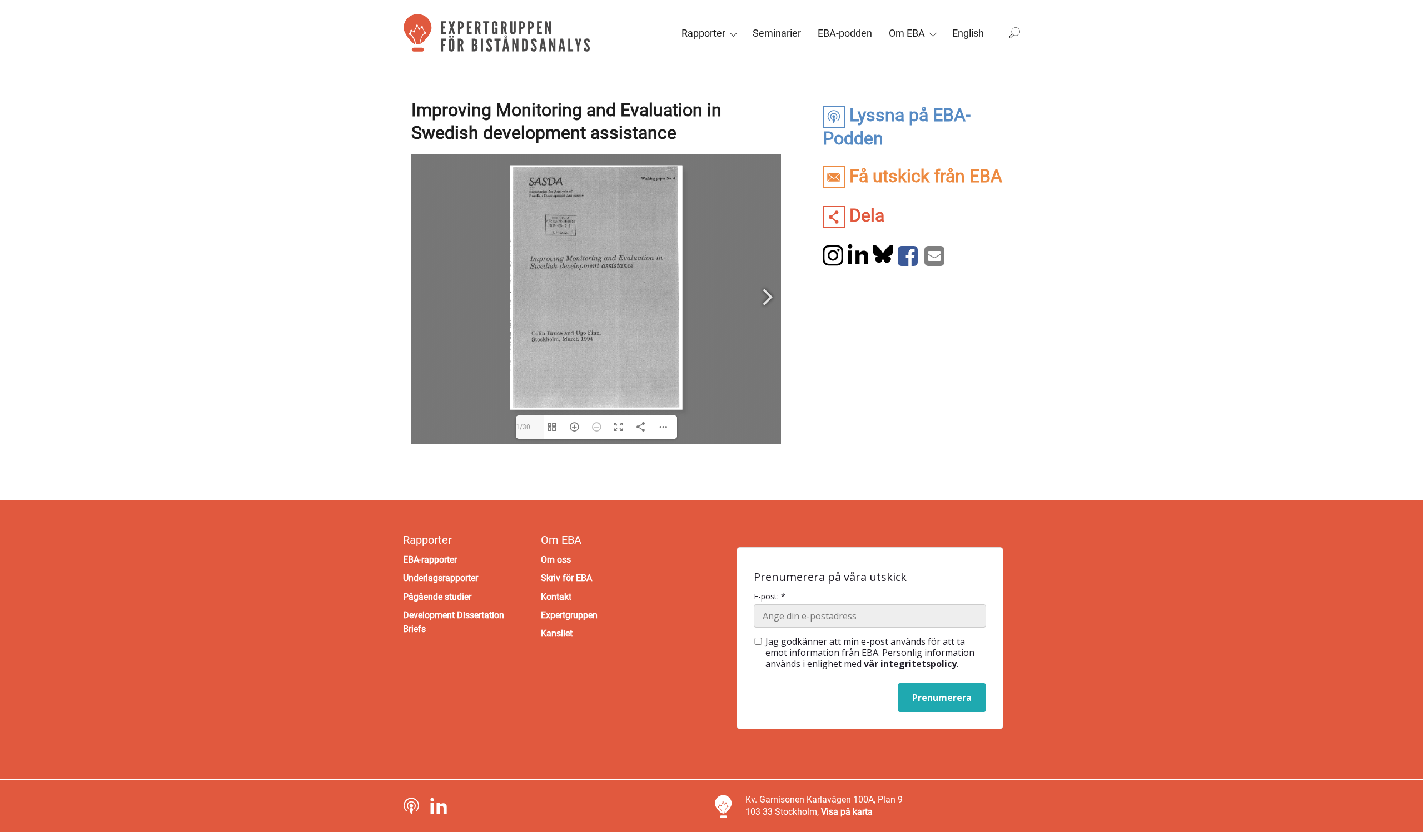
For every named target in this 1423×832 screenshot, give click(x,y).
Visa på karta (847, 811)
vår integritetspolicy (910, 664)
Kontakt (556, 597)
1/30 (523, 427)
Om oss (556, 559)
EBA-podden (845, 33)
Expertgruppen (569, 615)
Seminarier (777, 33)
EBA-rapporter (430, 559)
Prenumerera (942, 697)
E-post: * (769, 597)
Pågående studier (437, 597)
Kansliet (557, 633)
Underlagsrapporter (440, 578)
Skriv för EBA (566, 578)
